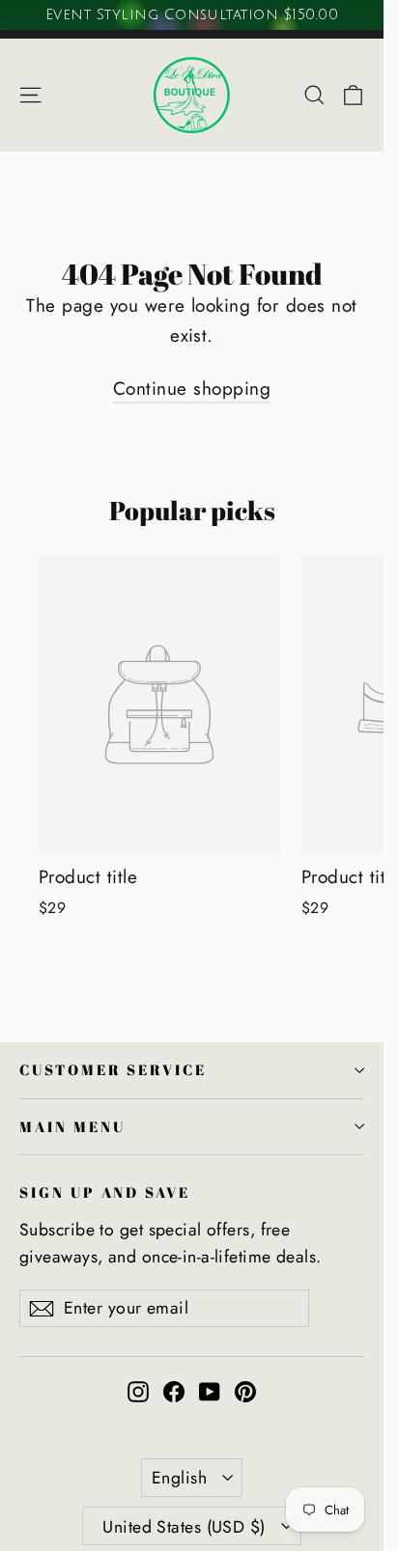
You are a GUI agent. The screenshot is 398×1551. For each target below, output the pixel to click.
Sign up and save (104, 1192)
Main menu (72, 1126)
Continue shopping (191, 388)
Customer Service (113, 1069)
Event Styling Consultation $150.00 (191, 14)
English (179, 1477)
